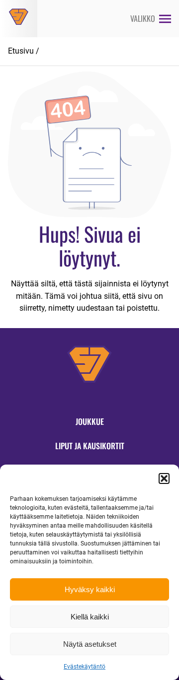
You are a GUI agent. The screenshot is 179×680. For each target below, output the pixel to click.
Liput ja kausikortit (89, 446)
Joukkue (90, 421)
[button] (164, 478)
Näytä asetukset (89, 644)
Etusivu (21, 51)
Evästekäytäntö (84, 666)
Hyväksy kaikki (90, 589)
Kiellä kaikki (90, 616)
